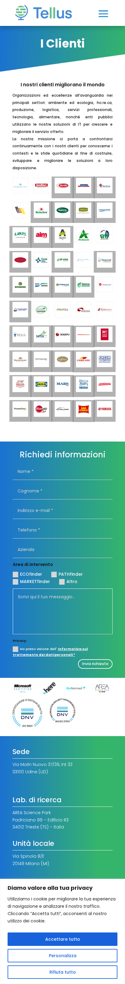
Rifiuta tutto (62, 972)
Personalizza (62, 956)
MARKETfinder (35, 581)
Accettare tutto (62, 939)
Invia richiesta (95, 663)
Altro (71, 581)
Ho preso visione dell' (50, 651)
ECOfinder (31, 574)
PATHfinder (71, 574)
